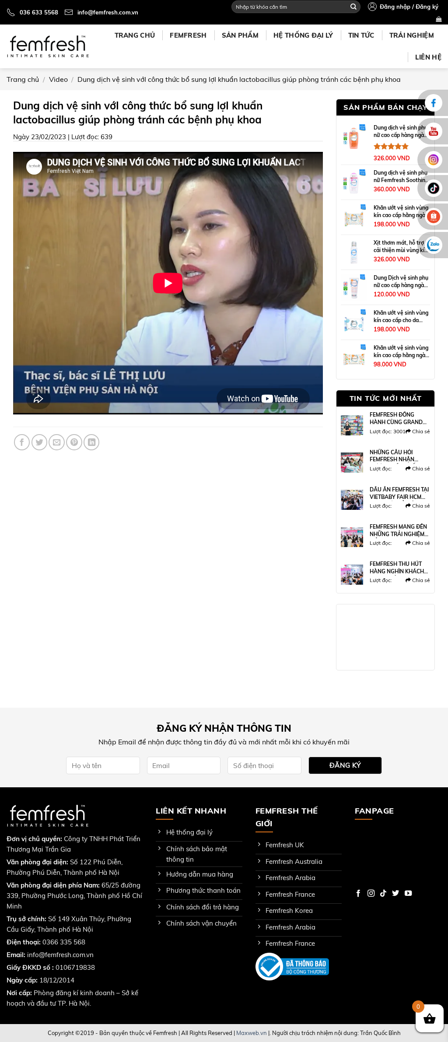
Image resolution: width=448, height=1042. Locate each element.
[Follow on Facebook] (358, 894)
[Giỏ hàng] (438, 19)
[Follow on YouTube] (408, 894)
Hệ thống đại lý (303, 35)
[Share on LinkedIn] (91, 442)
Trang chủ (135, 35)
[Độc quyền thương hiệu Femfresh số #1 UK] (48, 46)
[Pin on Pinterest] (74, 442)
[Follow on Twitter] (395, 894)
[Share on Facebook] (22, 442)
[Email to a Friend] (56, 442)
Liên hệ (428, 57)
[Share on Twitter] (39, 442)
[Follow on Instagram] (371, 894)
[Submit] (353, 6)
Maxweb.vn (251, 1032)
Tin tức (361, 35)
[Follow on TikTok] (383, 894)
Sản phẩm (240, 35)
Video (58, 79)
